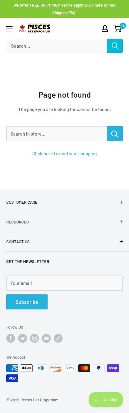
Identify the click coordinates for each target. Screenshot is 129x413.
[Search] (115, 46)
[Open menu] (9, 28)
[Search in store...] (115, 133)
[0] (117, 28)
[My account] (105, 28)
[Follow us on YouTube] (46, 338)
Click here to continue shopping (64, 153)
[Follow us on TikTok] (58, 338)
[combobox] (56, 46)
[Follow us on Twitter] (22, 338)
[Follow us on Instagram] (34, 338)
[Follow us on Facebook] (10, 338)
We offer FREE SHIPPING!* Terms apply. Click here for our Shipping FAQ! (64, 9)
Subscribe (27, 302)
